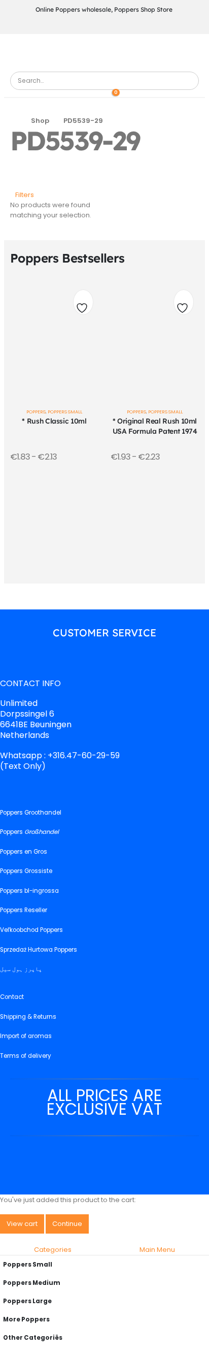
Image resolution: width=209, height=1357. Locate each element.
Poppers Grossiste (26, 871)
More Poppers (26, 1319)
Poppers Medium (31, 1283)
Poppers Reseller (23, 911)
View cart (22, 1224)
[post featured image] (54, 335)
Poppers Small (65, 411)
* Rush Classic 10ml (54, 420)
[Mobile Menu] (103, 51)
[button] (22, 195)
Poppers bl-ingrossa (29, 891)
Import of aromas (26, 1036)
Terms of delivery (25, 1056)
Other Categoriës (32, 1338)
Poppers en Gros (23, 852)
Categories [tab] (53, 1249)
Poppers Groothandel (30, 813)
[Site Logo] (38, 66)
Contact (12, 997)
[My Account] (97, 94)
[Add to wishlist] (83, 304)
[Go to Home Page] (13, 121)
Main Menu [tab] (157, 1249)
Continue (67, 1224)
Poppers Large (27, 1301)
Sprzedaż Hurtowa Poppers (38, 950)
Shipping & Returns (28, 1017)
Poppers (36, 411)
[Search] (187, 80)
